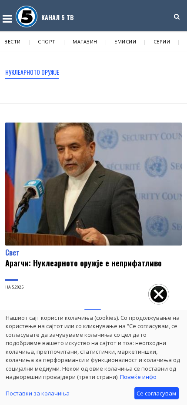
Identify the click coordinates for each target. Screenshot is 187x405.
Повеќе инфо (138, 377)
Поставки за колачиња (38, 393)
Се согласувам (156, 393)
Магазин (85, 41)
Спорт (47, 41)
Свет (12, 252)
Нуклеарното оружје (32, 71)
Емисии (125, 41)
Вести (12, 41)
